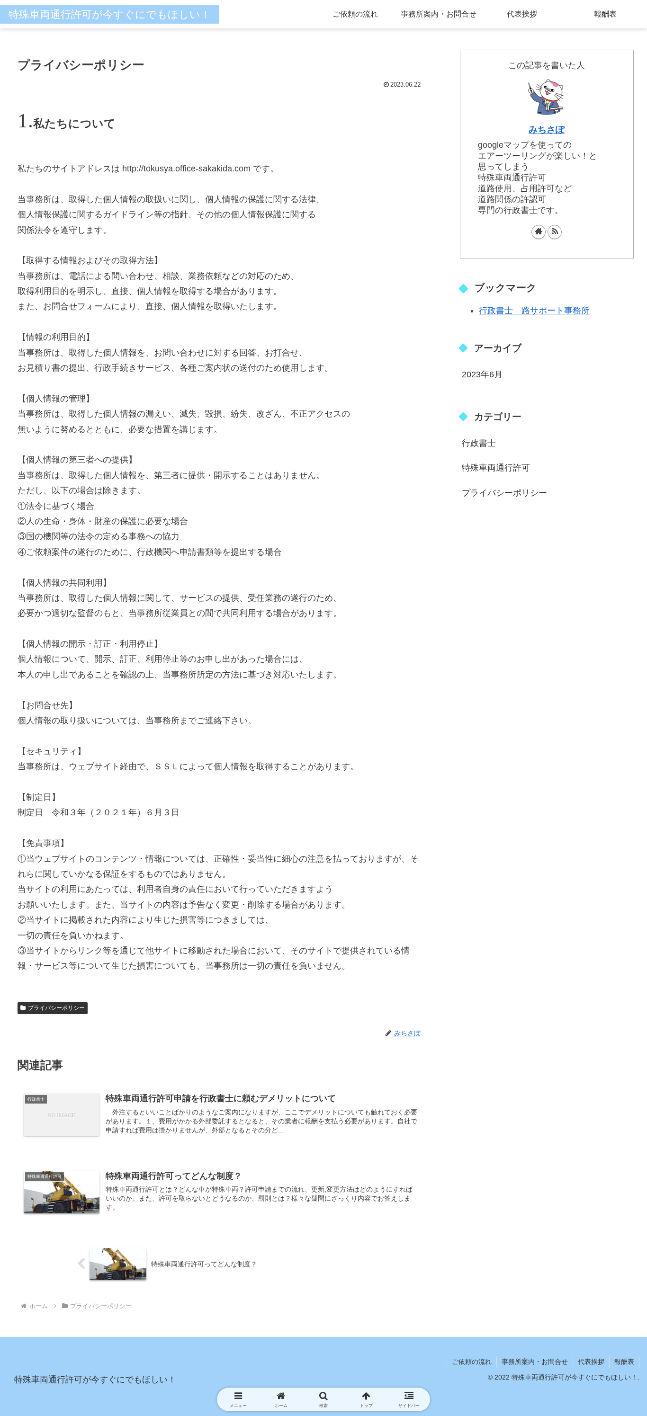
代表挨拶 (591, 1361)
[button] (605, 1006)
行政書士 (479, 443)
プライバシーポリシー (504, 493)
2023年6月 (482, 374)
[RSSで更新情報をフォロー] (555, 232)
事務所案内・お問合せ (535, 1361)
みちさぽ (547, 129)
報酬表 (624, 1361)
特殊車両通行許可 (496, 467)
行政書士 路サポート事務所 (534, 310)
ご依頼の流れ (472, 1361)
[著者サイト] (538, 232)
